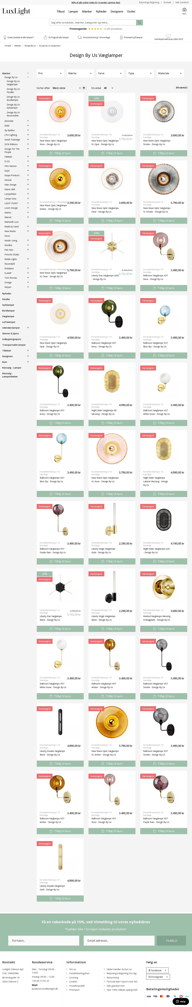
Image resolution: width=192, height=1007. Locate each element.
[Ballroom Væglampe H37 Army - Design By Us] (111, 314)
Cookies (73, 981)
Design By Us (30, 45)
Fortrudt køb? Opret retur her (122, 981)
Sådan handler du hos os (119, 969)
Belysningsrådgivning (149, 2)
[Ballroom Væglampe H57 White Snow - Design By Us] (60, 654)
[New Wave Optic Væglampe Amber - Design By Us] (60, 179)
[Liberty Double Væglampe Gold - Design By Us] (60, 857)
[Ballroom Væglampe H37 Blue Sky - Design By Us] (163, 314)
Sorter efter (43, 88)
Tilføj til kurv (62, 153)
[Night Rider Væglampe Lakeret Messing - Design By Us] (163, 448)
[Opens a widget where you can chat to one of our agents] (180, 1001)
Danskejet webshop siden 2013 (168, 39)
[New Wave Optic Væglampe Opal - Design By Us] (60, 314)
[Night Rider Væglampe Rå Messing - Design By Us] (111, 381)
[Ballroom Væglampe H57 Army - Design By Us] (60, 381)
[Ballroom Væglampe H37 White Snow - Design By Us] (163, 381)
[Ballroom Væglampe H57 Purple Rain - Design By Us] (60, 519)
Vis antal (96, 88)
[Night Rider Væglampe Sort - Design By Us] (163, 519)
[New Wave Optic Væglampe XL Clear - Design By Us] (60, 246)
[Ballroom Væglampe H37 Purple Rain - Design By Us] (163, 789)
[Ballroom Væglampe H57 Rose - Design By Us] (111, 789)
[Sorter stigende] (84, 88)
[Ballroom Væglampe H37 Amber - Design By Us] (60, 789)
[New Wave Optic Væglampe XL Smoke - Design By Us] (163, 179)
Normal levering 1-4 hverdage (96, 37)
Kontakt (167, 2)
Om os (72, 969)
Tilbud (60, 11)
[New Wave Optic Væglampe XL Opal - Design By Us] (111, 111)
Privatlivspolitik (77, 985)
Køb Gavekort (182, 2)
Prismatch (74, 989)
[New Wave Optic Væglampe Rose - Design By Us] (60, 111)
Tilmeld (171, 940)
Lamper (73, 11)
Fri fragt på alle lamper (59, 37)
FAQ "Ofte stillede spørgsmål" (122, 989)
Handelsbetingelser (79, 973)
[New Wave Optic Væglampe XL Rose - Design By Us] (111, 448)
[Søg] (139, 22)
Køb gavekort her (116, 985)
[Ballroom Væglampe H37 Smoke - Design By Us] (163, 722)
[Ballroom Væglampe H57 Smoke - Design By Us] (163, 654)
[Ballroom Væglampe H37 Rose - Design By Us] (163, 246)
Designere (117, 11)
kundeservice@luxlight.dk (45, 988)
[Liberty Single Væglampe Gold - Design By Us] (111, 519)
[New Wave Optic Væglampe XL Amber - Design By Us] (111, 722)
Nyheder (101, 11)
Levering (73, 977)
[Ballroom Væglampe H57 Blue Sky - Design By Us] (60, 448)
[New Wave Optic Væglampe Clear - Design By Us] (111, 179)
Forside (8, 45)
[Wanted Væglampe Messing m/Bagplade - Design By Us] (163, 587)
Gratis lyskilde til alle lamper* (20, 37)
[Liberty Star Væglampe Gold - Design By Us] (111, 246)
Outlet (131, 11)
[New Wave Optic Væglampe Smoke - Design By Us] (163, 111)
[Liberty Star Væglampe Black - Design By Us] (60, 587)
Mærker (87, 11)
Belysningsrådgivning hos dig (121, 973)
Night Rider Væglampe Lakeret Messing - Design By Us (155, 481)
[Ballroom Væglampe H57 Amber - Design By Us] (111, 654)
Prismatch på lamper (133, 37)
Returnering (113, 977)
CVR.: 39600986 (10, 973)
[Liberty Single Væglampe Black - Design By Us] (111, 587)
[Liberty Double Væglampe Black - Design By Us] (60, 722)
